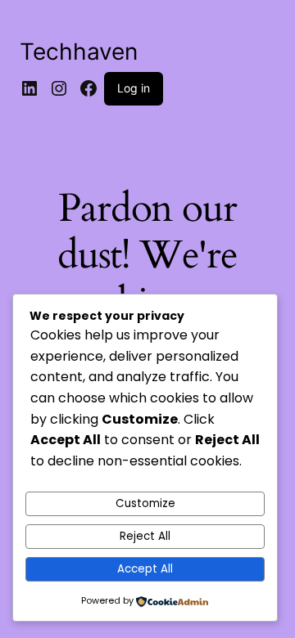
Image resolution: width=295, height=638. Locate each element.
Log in (133, 88)
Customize (145, 503)
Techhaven (79, 51)
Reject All (145, 536)
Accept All (145, 569)
